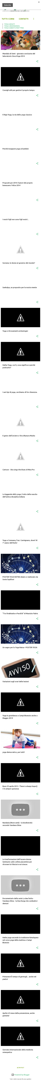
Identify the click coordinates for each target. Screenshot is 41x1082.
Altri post (20, 1067)
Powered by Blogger (22, 1075)
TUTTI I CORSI (8, 19)
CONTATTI (23, 19)
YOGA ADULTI (9, 24)
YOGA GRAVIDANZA (12, 26)
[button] (37, 61)
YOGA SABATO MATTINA (14, 28)
